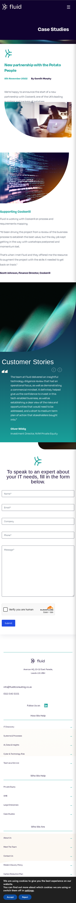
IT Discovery (38, 705)
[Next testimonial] (60, 370)
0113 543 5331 (11, 672)
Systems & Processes (38, 714)
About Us (38, 816)
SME (38, 774)
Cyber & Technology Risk (38, 732)
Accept (10, 897)
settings (29, 890)
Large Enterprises (38, 783)
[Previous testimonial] (54, 370)
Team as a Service (38, 741)
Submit (8, 601)
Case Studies (38, 792)
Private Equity (38, 765)
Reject (25, 897)
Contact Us (38, 834)
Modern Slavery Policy (38, 843)
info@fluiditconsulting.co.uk (18, 665)
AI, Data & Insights (38, 723)
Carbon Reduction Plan (38, 852)
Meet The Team (38, 825)
